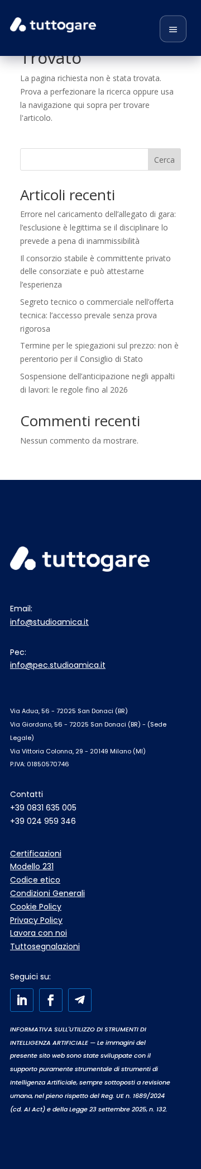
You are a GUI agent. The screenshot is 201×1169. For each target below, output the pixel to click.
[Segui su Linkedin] (22, 1000)
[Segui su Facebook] (51, 1000)
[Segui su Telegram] (80, 1000)
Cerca (164, 159)
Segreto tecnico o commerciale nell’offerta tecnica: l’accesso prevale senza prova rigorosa (97, 315)
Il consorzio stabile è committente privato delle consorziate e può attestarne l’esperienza (95, 271)
